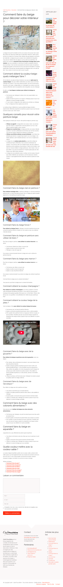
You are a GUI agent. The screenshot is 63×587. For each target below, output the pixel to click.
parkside (51, 558)
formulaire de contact (30, 537)
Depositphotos (46, 582)
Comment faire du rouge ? (13, 471)
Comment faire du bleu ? (13, 466)
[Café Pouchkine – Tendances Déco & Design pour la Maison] (6, 2)
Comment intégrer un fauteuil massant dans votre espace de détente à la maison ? (51, 90)
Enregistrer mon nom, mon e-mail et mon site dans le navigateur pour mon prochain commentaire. (21, 508)
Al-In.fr (50, 546)
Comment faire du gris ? (13, 463)
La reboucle (52, 560)
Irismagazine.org (32, 551)
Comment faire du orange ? (14, 470)
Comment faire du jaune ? (13, 465)
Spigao (50, 552)
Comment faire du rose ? (13, 468)
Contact (57, 584)
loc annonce (52, 557)
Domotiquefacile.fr (32, 548)
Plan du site (50, 584)
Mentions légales (41, 584)
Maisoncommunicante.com (35, 550)
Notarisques (52, 541)
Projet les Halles (32, 557)
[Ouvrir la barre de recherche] (56, 2)
